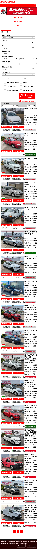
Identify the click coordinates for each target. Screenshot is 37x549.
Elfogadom (31, 546)
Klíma (24, 78)
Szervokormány (28, 86)
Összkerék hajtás (12, 90)
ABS (7, 78)
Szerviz (18, 25)
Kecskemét (18, 21)
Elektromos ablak (12, 82)
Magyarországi (28, 90)
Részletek (21, 546)
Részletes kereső (27, 101)
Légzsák (25, 82)
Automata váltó (11, 86)
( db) (29, 96)
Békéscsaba (18, 17)
